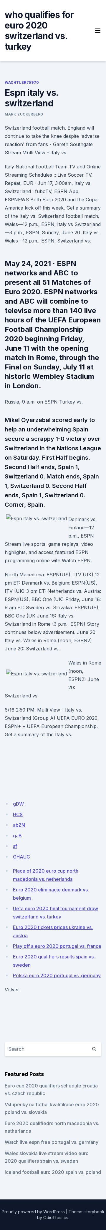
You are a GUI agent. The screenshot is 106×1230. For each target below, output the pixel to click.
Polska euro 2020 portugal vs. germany (57, 975)
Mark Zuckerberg (24, 114)
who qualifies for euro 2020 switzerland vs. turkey (39, 30)
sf (15, 846)
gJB (17, 836)
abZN (19, 825)
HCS (18, 814)
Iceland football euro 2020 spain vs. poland (53, 1172)
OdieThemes (55, 1217)
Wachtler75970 (22, 82)
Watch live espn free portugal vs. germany (51, 1142)
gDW (18, 804)
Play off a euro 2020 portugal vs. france (57, 946)
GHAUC (21, 857)
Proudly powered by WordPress (33, 1211)
